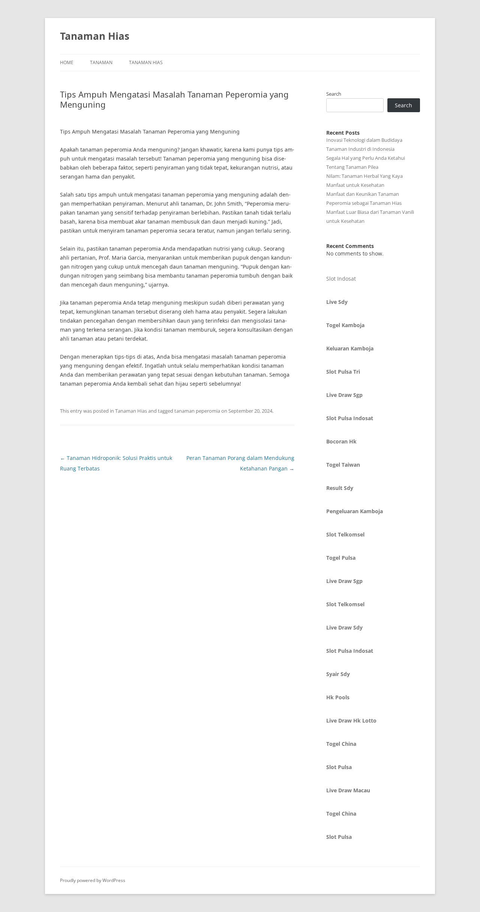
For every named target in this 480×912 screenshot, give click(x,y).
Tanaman (101, 62)
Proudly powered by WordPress (92, 880)
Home (67, 62)
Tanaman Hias (94, 36)
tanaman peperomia (197, 410)
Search (333, 93)
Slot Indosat (341, 278)
